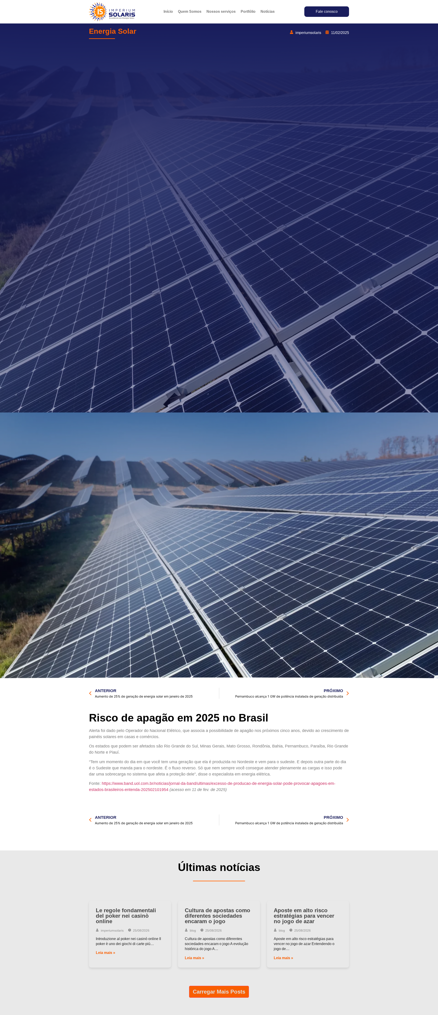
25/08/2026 (140, 930)
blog (192, 930)
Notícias (268, 11)
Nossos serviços (221, 11)
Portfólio (248, 11)
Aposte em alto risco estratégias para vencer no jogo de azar (304, 915)
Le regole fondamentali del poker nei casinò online (126, 915)
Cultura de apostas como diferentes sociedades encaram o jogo (217, 915)
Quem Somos (189, 11)
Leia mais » (105, 953)
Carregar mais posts (219, 992)
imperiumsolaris (112, 930)
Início (168, 11)
